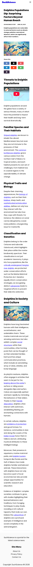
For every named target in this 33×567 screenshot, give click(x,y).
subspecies (15, 286)
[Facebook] (7, 63)
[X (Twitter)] (14, 63)
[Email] (7, 71)
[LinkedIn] (7, 67)
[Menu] (30, 2)
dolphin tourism (19, 456)
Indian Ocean (9, 436)
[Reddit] (14, 67)
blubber (7, 200)
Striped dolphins (10, 135)
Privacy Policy (16, 554)
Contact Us (16, 557)
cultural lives (18, 515)
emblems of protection (16, 424)
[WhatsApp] (21, 67)
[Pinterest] (21, 63)
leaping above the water (14, 383)
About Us (16, 551)
